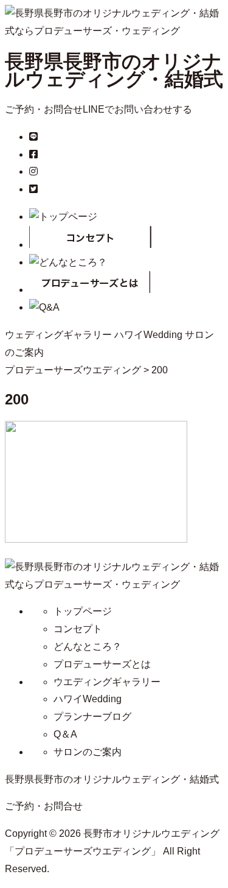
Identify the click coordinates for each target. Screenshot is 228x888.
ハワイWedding (148, 334)
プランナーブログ (92, 716)
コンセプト (78, 629)
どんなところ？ (88, 646)
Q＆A (65, 734)
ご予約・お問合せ (44, 109)
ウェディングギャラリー (58, 334)
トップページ (83, 611)
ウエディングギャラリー (107, 682)
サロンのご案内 (88, 752)
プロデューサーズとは (102, 664)
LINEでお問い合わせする (137, 109)
